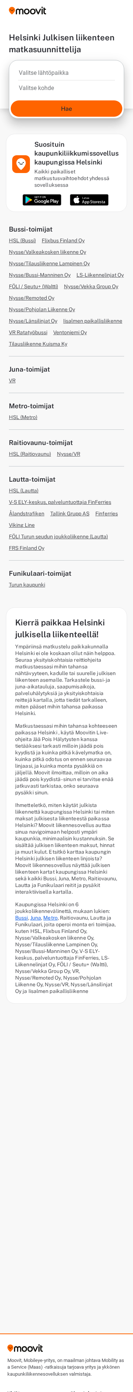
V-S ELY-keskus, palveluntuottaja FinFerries (60, 502)
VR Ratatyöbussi (28, 332)
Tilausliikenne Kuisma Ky (38, 344)
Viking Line (22, 525)
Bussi (21, 918)
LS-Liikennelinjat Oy (100, 275)
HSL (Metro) (23, 417)
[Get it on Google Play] (42, 200)
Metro (50, 918)
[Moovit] (27, 11)
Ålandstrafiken (26, 513)
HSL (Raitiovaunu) (30, 454)
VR (12, 380)
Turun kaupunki (27, 585)
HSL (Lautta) (23, 491)
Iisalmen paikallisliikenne (92, 321)
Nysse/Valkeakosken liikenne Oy (47, 252)
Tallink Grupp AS (69, 513)
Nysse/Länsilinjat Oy (33, 321)
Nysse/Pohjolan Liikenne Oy (42, 309)
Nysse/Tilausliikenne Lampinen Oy (49, 263)
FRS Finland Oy (26, 548)
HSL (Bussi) (22, 240)
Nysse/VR (68, 454)
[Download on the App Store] (89, 200)
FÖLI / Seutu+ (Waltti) (33, 286)
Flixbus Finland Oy (63, 240)
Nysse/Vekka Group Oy (91, 286)
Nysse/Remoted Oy (31, 298)
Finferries (106, 513)
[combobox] (66, 74)
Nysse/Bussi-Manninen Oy (40, 275)
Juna (35, 918)
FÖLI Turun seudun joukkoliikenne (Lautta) (58, 536)
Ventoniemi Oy (70, 332)
